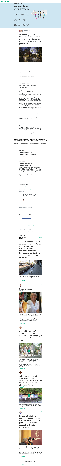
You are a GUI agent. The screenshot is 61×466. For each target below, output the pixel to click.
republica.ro (5, 1)
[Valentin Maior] (20, 31)
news (20, 231)
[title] (24, 200)
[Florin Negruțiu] (20, 285)
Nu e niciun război (26, 289)
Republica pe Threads (25, 187)
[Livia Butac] (20, 327)
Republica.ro (33, 231)
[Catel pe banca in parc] (30, 395)
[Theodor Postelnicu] (20, 372)
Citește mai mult (22, 280)
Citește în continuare (30, 461)
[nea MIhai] (30, 302)
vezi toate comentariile (31, 225)
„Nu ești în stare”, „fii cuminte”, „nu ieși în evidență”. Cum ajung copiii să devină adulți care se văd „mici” (30, 335)
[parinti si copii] (30, 350)
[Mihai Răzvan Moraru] (20, 412)
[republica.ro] (21, 464)
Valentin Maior (28, 199)
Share (31, 464)
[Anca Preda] (20, 238)
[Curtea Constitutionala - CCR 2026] (30, 437)
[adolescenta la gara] (30, 267)
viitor (29, 231)
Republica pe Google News (26, 186)
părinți (26, 231)
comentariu (40, 326)
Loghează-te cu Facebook (26, 218)
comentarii (40, 237)
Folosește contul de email (35, 218)
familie (23, 231)
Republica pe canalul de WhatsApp (28, 189)
